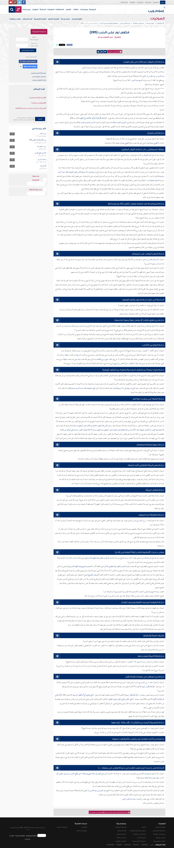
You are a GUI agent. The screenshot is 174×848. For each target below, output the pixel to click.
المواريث (35, 9)
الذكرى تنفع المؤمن (40, 153)
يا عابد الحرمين (42, 159)
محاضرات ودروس (159, 831)
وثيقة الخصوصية (31, 835)
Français (140, 2)
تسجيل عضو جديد (39, 76)
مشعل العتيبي (42, 168)
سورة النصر (42, 134)
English (132, 2)
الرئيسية (92, 9)
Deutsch (148, 2)
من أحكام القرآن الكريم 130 (37, 140)
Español (156, 2)
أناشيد (143, 827)
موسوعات (84, 9)
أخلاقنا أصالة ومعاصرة (37, 98)
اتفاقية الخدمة (20, 835)
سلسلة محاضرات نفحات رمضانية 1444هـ (30, 108)
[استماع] (105, 51)
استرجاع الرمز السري (38, 73)
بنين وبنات (26, 9)
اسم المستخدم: (34, 38)
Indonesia (124, 2)
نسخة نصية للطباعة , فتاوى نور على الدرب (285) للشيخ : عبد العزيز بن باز (108, 812)
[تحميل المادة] (102, 51)
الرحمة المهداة (120, 827)
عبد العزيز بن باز (42, 155)
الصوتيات (50, 9)
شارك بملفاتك (15, 19)
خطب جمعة (160, 838)
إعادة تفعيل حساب (39, 80)
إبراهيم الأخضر (42, 149)
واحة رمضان (122, 831)
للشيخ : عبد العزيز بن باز (109, 37)
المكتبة (43, 9)
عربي (163, 2)
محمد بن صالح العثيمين (40, 142)
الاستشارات (59, 9)
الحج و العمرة (121, 834)
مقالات (75, 9)
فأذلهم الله (43, 166)
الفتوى (68, 9)
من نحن (27, 839)
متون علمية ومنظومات (137, 831)
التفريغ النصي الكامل (114, 52)
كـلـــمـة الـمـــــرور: (34, 44)
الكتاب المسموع (159, 841)
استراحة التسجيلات (139, 841)
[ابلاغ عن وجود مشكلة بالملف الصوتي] (98, 51)
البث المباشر (27, 19)
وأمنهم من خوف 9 (38, 103)
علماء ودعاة (65, 19)
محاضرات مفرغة (159, 834)
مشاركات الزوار (62, 827)
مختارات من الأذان (139, 834)
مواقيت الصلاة (81, 831)
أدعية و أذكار (141, 838)
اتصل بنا (11, 835)
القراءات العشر (53, 19)
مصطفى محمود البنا (41, 136)
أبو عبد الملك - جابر (41, 162)
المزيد (40, 119)
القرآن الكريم (77, 19)
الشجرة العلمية (40, 19)
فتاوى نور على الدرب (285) (109, 32)
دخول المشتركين (28, 50)
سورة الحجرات (41, 147)
